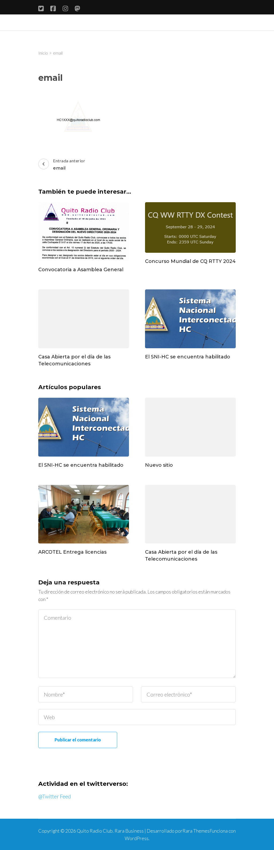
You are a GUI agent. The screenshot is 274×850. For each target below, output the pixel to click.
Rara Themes (196, 831)
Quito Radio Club (95, 831)
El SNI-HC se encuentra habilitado (187, 357)
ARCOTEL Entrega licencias (72, 552)
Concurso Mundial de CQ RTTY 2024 (190, 261)
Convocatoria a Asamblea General (80, 270)
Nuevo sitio (159, 465)
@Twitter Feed (54, 796)
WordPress (137, 838)
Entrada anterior (69, 164)
